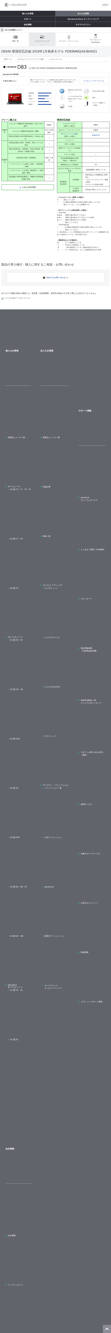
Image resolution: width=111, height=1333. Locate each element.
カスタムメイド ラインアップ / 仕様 (30, 59)
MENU (105, 5)
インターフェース (55, 59)
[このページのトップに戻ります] (107, 1329)
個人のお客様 (27, 13)
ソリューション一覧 (53, 788)
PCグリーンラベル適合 (69, 134)
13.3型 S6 (14, 788)
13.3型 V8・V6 (16, 990)
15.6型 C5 (14, 588)
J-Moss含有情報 (29, 187)
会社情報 (28, 24)
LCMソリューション (53, 837)
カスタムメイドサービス (92, 81)
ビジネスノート (51, 588)
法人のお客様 (83, 13)
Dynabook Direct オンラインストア (83, 19)
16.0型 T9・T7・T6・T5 (20, 489)
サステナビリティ (83, 24)
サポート (28, 19)
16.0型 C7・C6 (16, 539)
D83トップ (8, 59)
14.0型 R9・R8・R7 (18, 887)
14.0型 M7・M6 (16, 936)
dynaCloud (49, 887)
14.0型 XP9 (14, 837)
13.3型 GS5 (15, 739)
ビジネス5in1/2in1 (52, 687)
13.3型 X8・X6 (16, 640)
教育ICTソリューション (55, 936)
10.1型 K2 (14, 1039)
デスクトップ (50, 736)
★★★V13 (96, 135)
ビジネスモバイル (52, 637)
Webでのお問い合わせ (56, 277)
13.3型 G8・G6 (16, 689)
